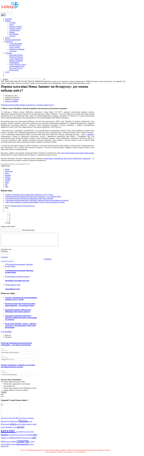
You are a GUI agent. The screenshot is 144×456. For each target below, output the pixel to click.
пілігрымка (23, 437)
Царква (12, 32)
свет (34, 437)
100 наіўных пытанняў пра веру (17, 281)
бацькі (30, 421)
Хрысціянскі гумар (12, 289)
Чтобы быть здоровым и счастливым (16, 384)
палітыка (29, 435)
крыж (17, 431)
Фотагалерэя (13, 70)
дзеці (34, 424)
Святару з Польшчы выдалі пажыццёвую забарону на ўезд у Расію (29, 194)
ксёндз (21, 431)
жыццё (3, 427)
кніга (7, 173)
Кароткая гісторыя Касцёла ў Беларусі (16, 56)
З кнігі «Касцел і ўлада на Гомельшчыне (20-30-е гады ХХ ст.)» (17, 66)
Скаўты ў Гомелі (15, 28)
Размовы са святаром (16, 49)
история (9, 427)
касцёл (7, 181)
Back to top (5, 446)
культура (27, 431)
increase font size (29, 206)
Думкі (11, 24)
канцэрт (14, 427)
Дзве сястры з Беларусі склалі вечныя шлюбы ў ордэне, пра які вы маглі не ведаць (35, 202)
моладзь (14, 435)
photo (6, 418)
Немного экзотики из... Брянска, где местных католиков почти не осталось (18, 366)
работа (29, 437)
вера (8, 424)
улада (7, 444)
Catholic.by (90, 134)
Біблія (7, 169)
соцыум (23, 441)
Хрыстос (14, 421)
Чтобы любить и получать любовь (15, 390)
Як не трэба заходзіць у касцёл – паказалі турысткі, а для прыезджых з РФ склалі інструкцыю (20, 325)
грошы (23, 424)
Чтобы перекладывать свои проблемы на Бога (20, 388)
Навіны (7, 21)
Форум (7, 38)
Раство (8, 421)
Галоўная (8, 19)
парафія (8, 179)
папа (35, 434)
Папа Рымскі (14, 34)
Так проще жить (9, 386)
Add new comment (11, 101)
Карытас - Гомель (15, 26)
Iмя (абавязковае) (28, 230)
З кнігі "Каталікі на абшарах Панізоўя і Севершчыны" (16, 60)
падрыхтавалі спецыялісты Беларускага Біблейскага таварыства (67, 158)
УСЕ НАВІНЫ (6, 332)
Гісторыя (8, 53)
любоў (32, 431)
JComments (47, 259)
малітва (4, 434)
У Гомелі (12, 23)
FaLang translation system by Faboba (7, 261)
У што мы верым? (15, 43)
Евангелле (9, 171)
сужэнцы (32, 441)
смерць (14, 441)
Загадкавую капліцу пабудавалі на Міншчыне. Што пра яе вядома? (29, 198)
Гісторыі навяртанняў (13, 40)
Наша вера (9, 41)
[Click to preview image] (27, 105)
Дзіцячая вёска (14, 30)
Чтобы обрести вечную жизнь (14, 382)
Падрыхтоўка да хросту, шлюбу (15, 46)
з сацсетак (13, 51)
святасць (8, 441)
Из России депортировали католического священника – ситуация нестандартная (16, 344)
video (10, 418)
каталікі (8, 175)
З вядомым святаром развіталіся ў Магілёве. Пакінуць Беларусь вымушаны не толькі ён (37, 200)
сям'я (3, 444)
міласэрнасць (21, 435)
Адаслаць (4, 257)
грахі (19, 424)
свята (3, 441)
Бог (6, 184)
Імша (14, 418)
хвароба (13, 444)
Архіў (7, 72)
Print (6, 208)
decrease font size (17, 206)
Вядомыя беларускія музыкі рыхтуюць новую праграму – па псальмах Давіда (33, 196)
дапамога (29, 424)
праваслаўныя (14, 438)
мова (7, 183)
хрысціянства (22, 444)
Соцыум (12, 36)
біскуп (3, 424)
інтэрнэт (31, 444)
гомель (13, 424)
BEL (3, 15)
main (6, 186)
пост (7, 437)
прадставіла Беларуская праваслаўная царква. (77, 153)
